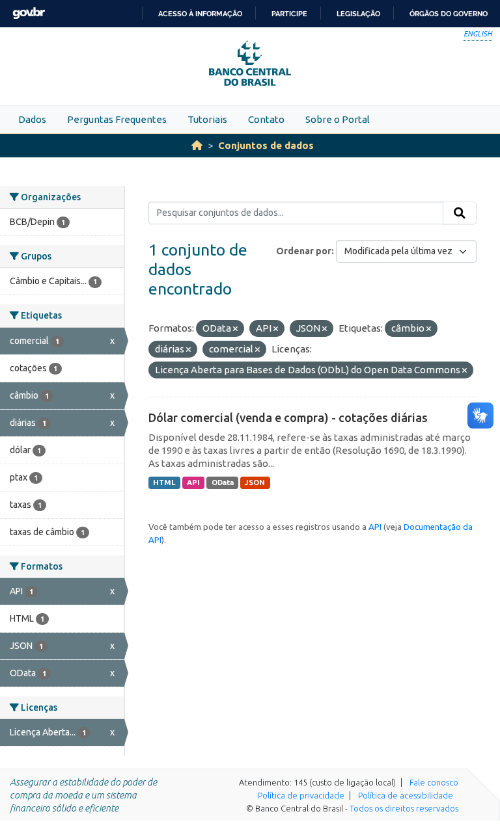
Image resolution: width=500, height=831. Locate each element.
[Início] (196, 145)
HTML (164, 482)
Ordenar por (303, 251)
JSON (255, 482)
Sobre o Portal (337, 119)
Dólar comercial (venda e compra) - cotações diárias (288, 417)
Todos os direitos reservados (404, 808)
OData (223, 482)
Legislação (358, 13)
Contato (266, 119)
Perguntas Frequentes (117, 119)
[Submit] (460, 213)
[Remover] (235, 329)
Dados (32, 119)
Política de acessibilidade (405, 795)
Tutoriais (207, 119)
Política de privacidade (301, 795)
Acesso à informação (200, 13)
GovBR (28, 13)
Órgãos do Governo (449, 13)
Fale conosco (434, 782)
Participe (289, 13)
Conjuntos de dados (266, 145)
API (193, 482)
